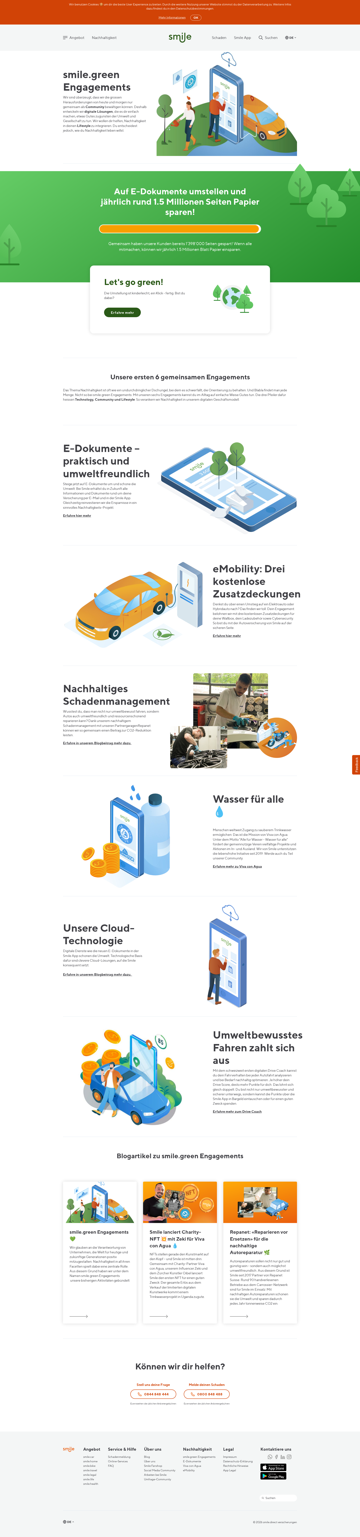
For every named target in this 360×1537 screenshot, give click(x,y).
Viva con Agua (192, 1466)
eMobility (189, 1470)
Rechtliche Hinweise (235, 1466)
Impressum (230, 1457)
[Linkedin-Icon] (282, 1457)
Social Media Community (159, 1470)
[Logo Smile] (180, 38)
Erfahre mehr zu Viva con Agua (237, 866)
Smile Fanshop (153, 1466)
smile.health (90, 1484)
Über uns (149, 1461)
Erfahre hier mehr (77, 515)
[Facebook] (276, 1457)
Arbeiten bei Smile (155, 1475)
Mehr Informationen (172, 17)
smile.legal (89, 1475)
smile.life (88, 1479)
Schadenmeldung (119, 1457)
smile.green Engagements (199, 1457)
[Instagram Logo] (289, 1457)
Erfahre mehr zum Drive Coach (237, 1111)
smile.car (88, 1457)
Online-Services (118, 1461)
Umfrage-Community (157, 1479)
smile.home (90, 1461)
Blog (147, 1457)
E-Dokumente (192, 1461)
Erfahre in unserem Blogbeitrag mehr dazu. (97, 743)
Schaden (219, 37)
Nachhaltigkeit (104, 37)
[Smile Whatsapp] (270, 1457)
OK (196, 17)
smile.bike (89, 1466)
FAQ (111, 1466)
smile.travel (90, 1470)
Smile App (242, 37)
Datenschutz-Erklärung (238, 1461)
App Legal (229, 1470)
